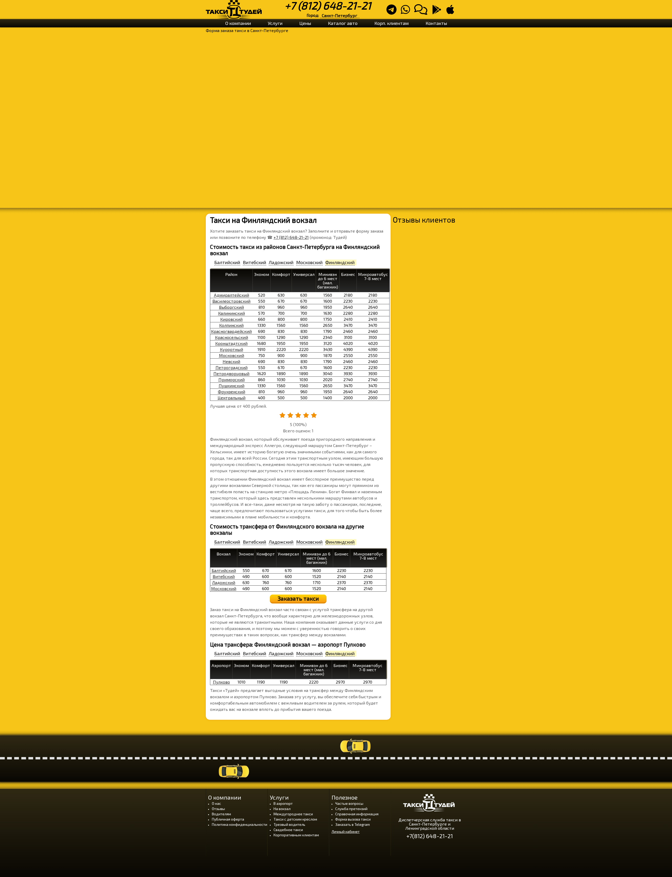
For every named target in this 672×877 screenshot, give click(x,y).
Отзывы (218, 808)
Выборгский (231, 306)
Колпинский (231, 325)
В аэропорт (283, 803)
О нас (216, 803)
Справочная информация (357, 814)
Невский (231, 361)
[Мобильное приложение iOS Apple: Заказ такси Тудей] (451, 11)
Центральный (231, 397)
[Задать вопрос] (422, 11)
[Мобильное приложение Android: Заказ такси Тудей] (438, 11)
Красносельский (231, 337)
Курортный (231, 349)
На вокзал (282, 808)
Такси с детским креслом (295, 819)
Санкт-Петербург (339, 15)
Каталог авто (343, 23)
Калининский (231, 313)
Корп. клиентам (391, 23)
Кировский (231, 319)
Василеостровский (231, 300)
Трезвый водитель (289, 824)
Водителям (221, 814)
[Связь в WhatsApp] (407, 11)
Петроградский (232, 367)
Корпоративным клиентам (296, 835)
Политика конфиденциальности (239, 824)
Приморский (231, 379)
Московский (231, 355)
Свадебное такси (288, 829)
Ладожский (223, 582)
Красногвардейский (231, 331)
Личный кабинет (346, 831)
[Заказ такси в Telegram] (393, 11)
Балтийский (224, 570)
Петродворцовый (231, 373)
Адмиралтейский (231, 294)
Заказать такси (298, 598)
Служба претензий (351, 808)
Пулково (221, 681)
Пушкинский (231, 385)
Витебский (224, 576)
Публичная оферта (228, 819)
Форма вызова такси (353, 819)
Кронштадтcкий (231, 343)
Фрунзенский (231, 391)
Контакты (436, 23)
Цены (305, 23)
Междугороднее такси (293, 814)
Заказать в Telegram (352, 824)
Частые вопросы (349, 803)
